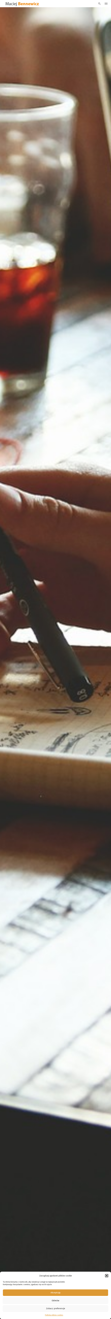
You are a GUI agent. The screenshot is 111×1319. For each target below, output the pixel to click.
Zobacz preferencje (55, 1308)
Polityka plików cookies (54, 1315)
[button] (106, 1275)
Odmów (55, 1300)
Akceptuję (55, 1292)
